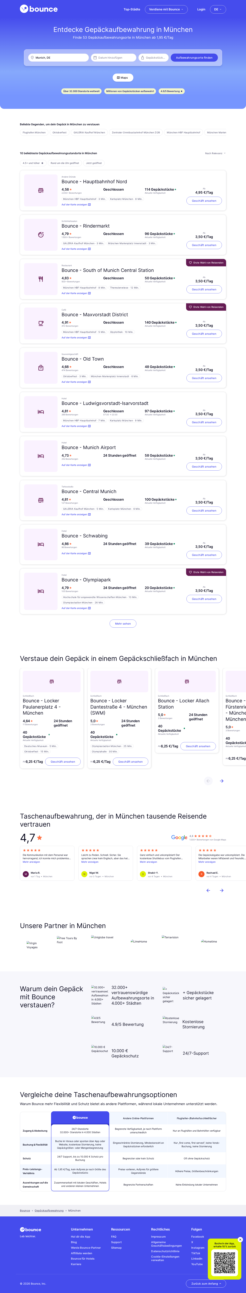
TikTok (195, 1253)
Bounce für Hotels (83, 1258)
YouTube (197, 1264)
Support (116, 1242)
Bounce (25, 1210)
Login (201, 9)
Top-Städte (132, 9)
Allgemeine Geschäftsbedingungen (166, 1243)
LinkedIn (196, 1258)
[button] (194, 58)
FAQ (113, 1236)
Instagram (197, 1247)
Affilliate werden (81, 1253)
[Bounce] (39, 9)
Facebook (197, 1236)
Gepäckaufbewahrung (49, 1210)
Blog (74, 1242)
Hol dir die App (80, 1236)
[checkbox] (34, 132)
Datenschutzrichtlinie (165, 1251)
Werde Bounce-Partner (86, 1247)
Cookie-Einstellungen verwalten (165, 1258)
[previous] (208, 781)
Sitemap (116, 1247)
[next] (221, 781)
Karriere (76, 1264)
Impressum (158, 1236)
